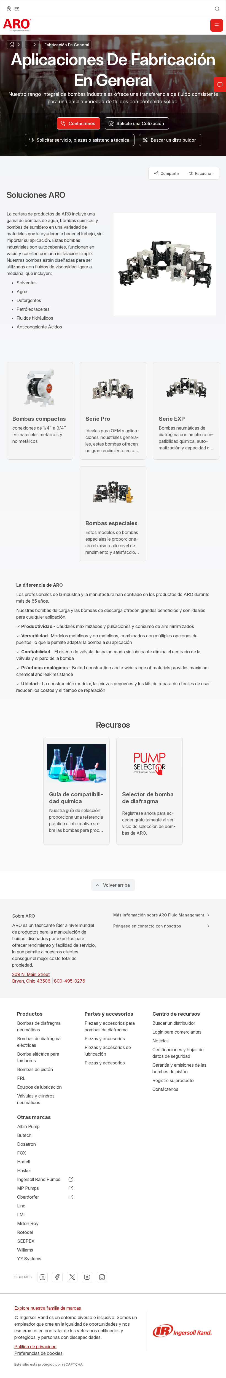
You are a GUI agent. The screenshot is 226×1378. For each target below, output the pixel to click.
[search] (217, 8)
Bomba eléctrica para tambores (38, 1057)
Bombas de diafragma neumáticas (39, 1026)
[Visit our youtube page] (87, 1277)
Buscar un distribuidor (173, 1023)
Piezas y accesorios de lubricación (108, 1051)
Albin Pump (28, 1126)
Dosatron (26, 1144)
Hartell (23, 1161)
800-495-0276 (69, 981)
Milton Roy (28, 1223)
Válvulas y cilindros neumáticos (36, 1099)
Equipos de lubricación (39, 1087)
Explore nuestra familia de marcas (47, 1308)
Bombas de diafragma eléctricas (39, 1042)
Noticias (160, 1040)
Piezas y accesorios (105, 1038)
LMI (21, 1214)
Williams (25, 1250)
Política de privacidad (35, 1346)
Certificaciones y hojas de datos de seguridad (178, 1053)
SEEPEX (25, 1241)
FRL (21, 1078)
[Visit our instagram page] (102, 1277)
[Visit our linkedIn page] (42, 1277)
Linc (21, 1206)
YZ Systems (29, 1258)
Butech (24, 1135)
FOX (21, 1153)
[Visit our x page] (72, 1277)
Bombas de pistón (35, 1069)
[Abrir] (216, 25)
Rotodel (25, 1232)
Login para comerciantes (176, 1032)
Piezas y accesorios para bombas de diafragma (110, 1026)
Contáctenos (165, 1089)
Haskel (24, 1170)
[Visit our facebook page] (57, 1277)
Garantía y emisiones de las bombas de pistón (179, 1068)
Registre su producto (173, 1080)
